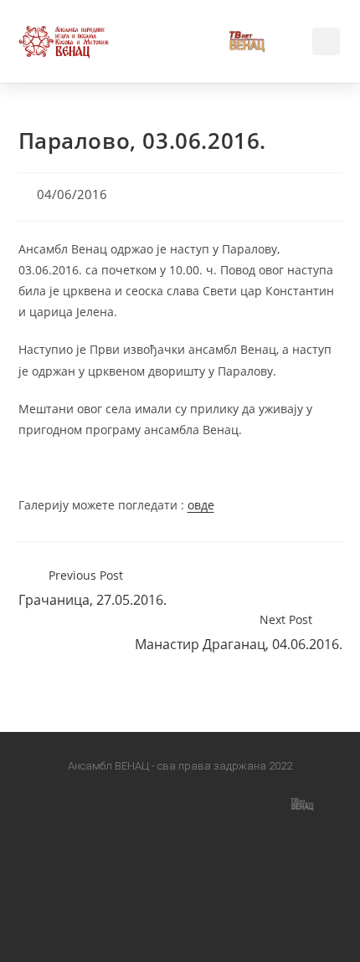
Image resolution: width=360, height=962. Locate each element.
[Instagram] (139, 803)
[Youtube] (221, 803)
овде (201, 505)
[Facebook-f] (57, 803)
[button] (182, 41)
